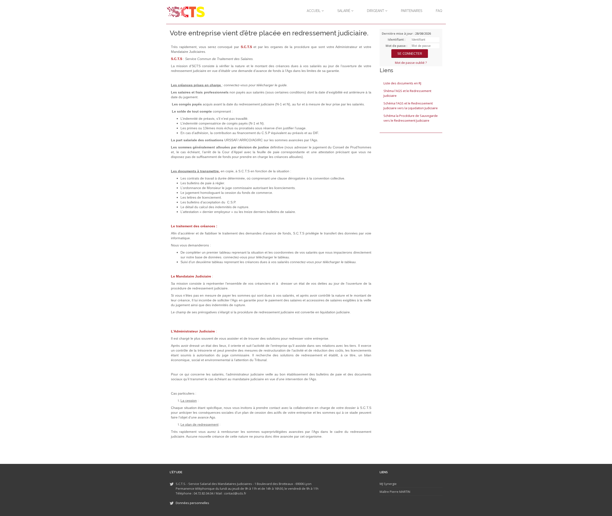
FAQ (439, 11)
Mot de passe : (396, 45)
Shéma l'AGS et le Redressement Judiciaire (407, 93)
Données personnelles (192, 503)
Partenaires (411, 11)
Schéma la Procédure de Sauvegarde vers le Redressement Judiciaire (410, 118)
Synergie (390, 484)
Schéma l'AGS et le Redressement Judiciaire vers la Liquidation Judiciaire (410, 105)
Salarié (344, 11)
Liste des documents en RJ (402, 83)
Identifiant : (396, 39)
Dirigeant (376, 11)
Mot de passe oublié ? (411, 62)
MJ (381, 484)
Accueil (314, 11)
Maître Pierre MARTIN (395, 491)
